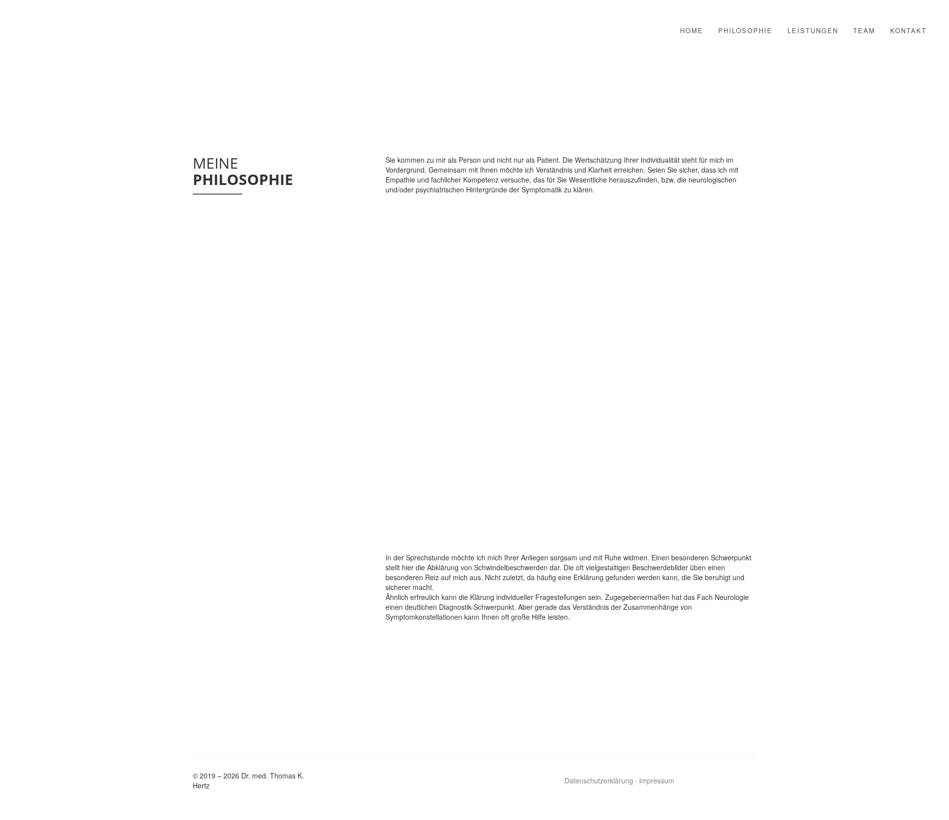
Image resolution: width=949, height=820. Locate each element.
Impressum (656, 780)
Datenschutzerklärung (598, 780)
